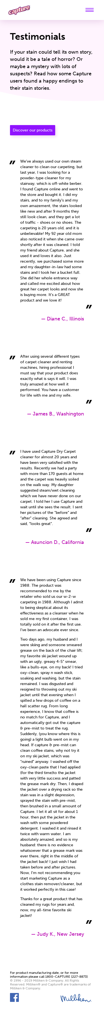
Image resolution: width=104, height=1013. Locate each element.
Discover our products (32, 130)
